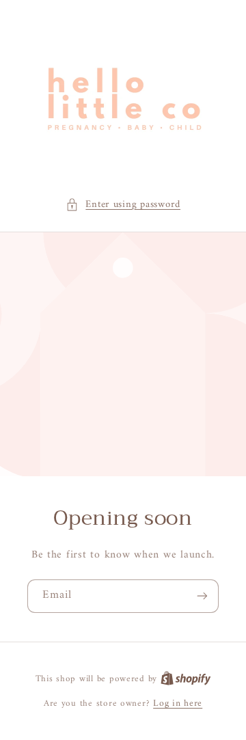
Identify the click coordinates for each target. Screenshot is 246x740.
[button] (123, 205)
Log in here (177, 704)
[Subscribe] (202, 596)
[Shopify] (186, 679)
